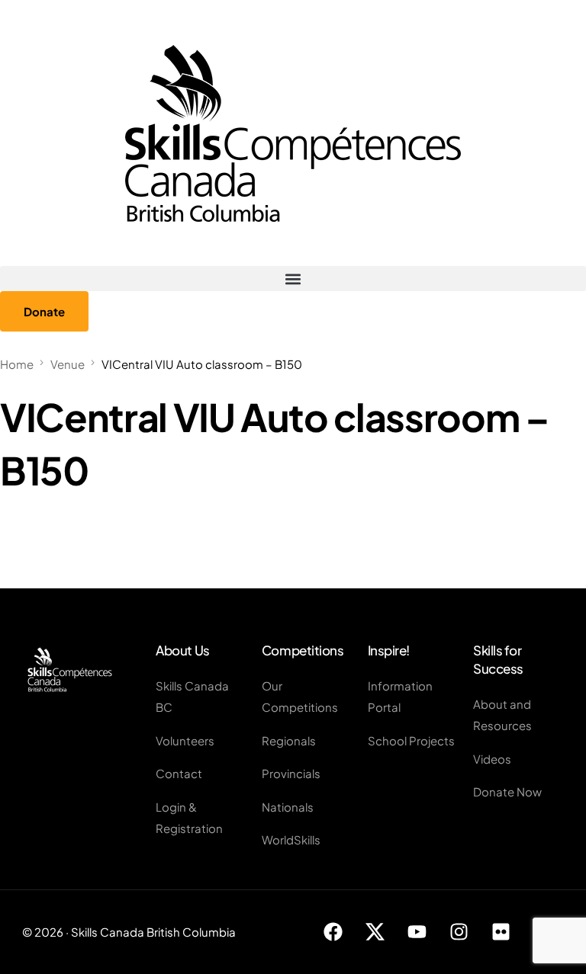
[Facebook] (333, 932)
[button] (293, 278)
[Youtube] (417, 932)
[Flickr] (501, 932)
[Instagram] (459, 932)
